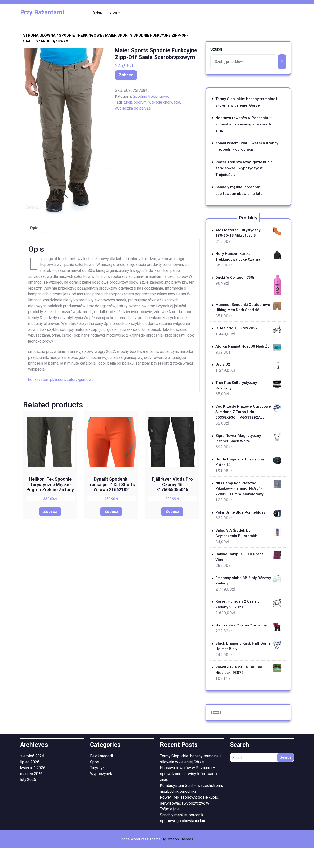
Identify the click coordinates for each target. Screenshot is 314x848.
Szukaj (216, 49)
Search (285, 757)
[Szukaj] (282, 61)
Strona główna (39, 35)
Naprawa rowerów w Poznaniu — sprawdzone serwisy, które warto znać (243, 124)
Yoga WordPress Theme (157, 839)
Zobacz (126, 75)
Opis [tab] (34, 227)
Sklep (97, 12)
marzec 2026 (31, 773)
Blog (113, 12)
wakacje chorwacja (164, 102)
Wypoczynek (101, 773)
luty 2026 (28, 779)
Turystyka (98, 767)
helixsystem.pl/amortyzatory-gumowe (61, 379)
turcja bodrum (135, 102)
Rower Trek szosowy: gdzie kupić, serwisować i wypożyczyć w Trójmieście (244, 168)
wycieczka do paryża (133, 108)
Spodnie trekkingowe (80, 35)
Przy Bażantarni (42, 12)
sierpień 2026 (32, 756)
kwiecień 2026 (32, 767)
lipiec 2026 (29, 762)
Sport (94, 762)
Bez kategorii (101, 756)
